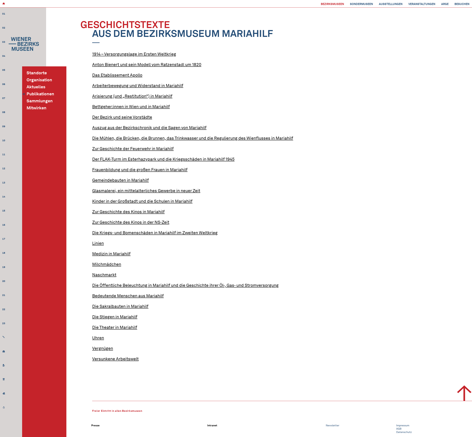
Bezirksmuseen (332, 4)
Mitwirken (36, 107)
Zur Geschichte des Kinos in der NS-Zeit (130, 222)
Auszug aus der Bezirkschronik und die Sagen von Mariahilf (149, 127)
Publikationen (40, 93)
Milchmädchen (106, 264)
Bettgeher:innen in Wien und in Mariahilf (131, 106)
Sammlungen (40, 100)
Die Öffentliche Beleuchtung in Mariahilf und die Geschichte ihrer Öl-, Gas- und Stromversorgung (185, 285)
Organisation (39, 79)
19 (3, 267)
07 (3, 98)
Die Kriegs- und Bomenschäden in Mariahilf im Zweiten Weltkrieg (155, 232)
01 (3, 13)
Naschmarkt (104, 274)
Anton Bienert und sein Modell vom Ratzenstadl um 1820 (146, 64)
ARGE (445, 4)
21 (3, 295)
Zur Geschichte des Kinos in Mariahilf (128, 211)
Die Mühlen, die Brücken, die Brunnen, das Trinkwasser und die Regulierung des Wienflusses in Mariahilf (192, 138)
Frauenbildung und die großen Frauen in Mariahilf (140, 169)
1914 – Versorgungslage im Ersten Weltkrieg (134, 54)
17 (3, 238)
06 (3, 84)
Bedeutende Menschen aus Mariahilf (128, 295)
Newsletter (332, 425)
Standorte (37, 72)
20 (3, 281)
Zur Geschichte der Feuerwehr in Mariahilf (133, 148)
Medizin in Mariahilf (111, 253)
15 (3, 210)
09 (3, 126)
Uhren (98, 337)
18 (3, 252)
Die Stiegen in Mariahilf (114, 316)
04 (3, 56)
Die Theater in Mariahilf (114, 327)
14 (3, 196)
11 (3, 154)
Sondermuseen (361, 4)
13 (3, 182)
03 (3, 42)
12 (3, 168)
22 (3, 309)
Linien (98, 243)
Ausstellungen (390, 4)
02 (3, 27)
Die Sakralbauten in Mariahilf (120, 306)
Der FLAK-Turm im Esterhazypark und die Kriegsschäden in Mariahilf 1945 (163, 159)
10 (3, 140)
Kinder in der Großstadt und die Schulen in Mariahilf (142, 201)
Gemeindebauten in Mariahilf (120, 180)
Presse (95, 425)
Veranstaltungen (421, 4)
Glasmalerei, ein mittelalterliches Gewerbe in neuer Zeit (146, 190)
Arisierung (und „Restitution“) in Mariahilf (132, 96)
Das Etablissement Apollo (117, 75)
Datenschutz (404, 432)
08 (3, 112)
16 (3, 224)
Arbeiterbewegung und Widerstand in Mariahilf (137, 85)
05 (3, 70)
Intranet (212, 425)
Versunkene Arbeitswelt (115, 358)
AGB (398, 428)
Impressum (402, 425)
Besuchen (461, 4)
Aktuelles (36, 86)
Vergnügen (102, 348)
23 (3, 323)
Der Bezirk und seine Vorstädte (122, 117)
